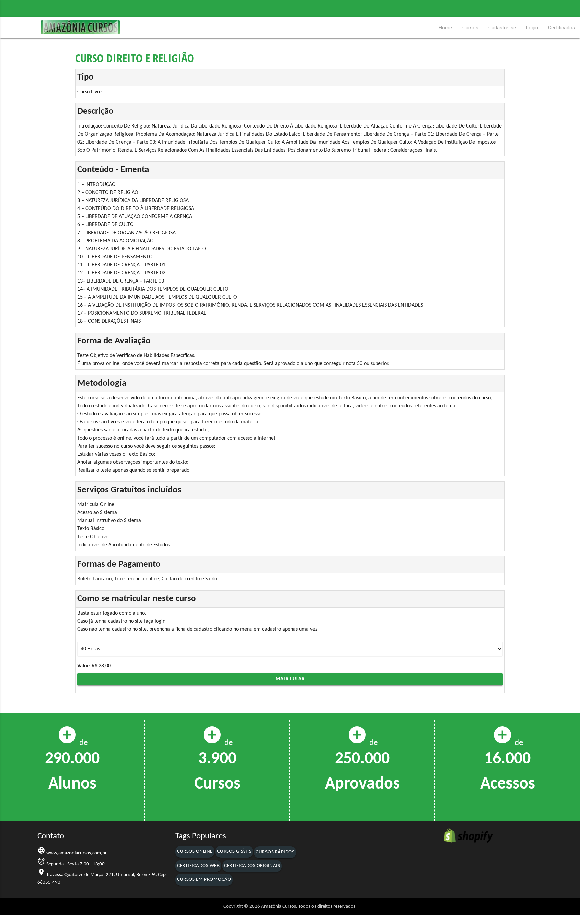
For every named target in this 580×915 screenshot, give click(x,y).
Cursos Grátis (234, 851)
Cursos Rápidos (275, 852)
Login (532, 27)
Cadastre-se (502, 27)
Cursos (470, 27)
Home (445, 27)
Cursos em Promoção (204, 879)
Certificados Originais (252, 865)
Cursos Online (195, 851)
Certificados (561, 27)
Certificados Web (198, 865)
